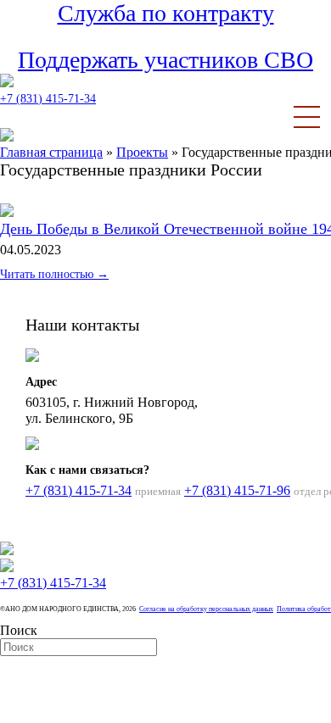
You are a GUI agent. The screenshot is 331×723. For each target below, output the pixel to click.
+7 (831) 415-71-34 (48, 98)
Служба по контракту (166, 13)
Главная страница (51, 152)
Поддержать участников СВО (165, 60)
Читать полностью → (54, 274)
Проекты (142, 152)
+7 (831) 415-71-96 (237, 490)
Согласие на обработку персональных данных (206, 609)
